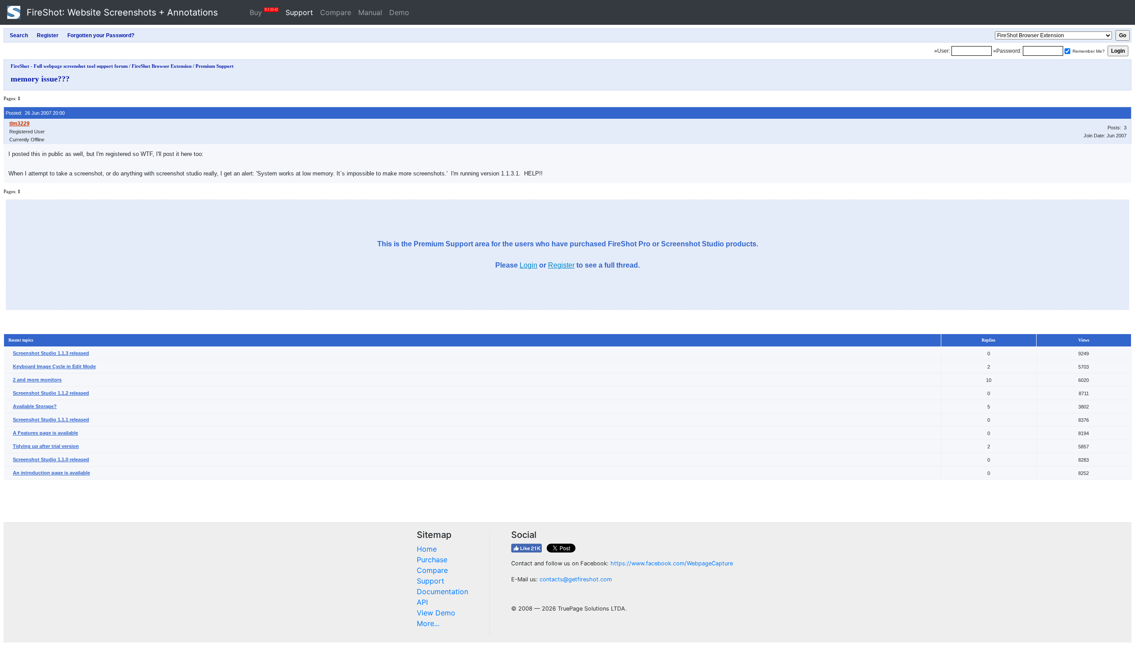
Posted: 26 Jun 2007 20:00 (35, 113)
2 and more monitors (37, 379)
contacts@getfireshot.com (576, 579)
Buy (264, 12)
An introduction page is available (51, 472)
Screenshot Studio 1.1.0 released (51, 459)
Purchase (432, 559)
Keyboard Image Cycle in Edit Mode (54, 366)
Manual (370, 12)
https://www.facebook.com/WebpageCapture (672, 563)
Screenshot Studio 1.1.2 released (51, 393)
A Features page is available (45, 433)
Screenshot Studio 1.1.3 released (51, 353)
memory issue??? (40, 78)
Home (427, 549)
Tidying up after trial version (46, 446)
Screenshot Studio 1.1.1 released (51, 419)
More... (428, 623)
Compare (335, 12)
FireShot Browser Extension (162, 66)
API (422, 602)
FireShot (121, 12)
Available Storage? (35, 406)
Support (299, 12)
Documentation (442, 591)
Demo (399, 12)
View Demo (436, 612)
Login (528, 265)
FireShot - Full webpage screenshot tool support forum (69, 66)
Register (561, 265)
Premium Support (215, 66)
